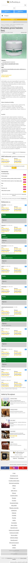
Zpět (14, 22)
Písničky (14, 518)
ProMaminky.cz (10, 558)
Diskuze (14, 493)
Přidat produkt (14, 19)
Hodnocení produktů (14, 530)
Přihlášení (20, 11)
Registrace (7, 11)
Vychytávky (14, 523)
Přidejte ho (23, 198)
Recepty (14, 498)
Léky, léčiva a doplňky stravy (17, 24)
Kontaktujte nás (14, 475)
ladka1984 (3, 205)
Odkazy (14, 485)
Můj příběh (14, 505)
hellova (3, 369)
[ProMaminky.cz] (14, 2)
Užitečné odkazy (14, 537)
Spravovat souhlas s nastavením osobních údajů (18, 561)
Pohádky (14, 515)
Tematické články (14, 503)
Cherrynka (3, 349)
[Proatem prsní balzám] (14, 46)
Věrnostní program (14, 542)
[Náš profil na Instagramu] (14, 468)
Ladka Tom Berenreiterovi (7, 307)
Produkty (7, 24)
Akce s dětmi (14, 525)
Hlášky (14, 520)
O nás (14, 473)
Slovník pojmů (14, 540)
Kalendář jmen (14, 528)
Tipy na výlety (14, 535)
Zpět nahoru (14, 490)
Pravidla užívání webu (14, 480)
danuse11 (3, 225)
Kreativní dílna (14, 495)
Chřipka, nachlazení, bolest (8, 25)
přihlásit (14, 167)
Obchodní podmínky (14, 483)
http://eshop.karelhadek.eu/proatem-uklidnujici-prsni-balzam (14, 69)
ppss (2, 328)
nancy (2, 266)
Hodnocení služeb (14, 533)
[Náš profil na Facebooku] (5, 468)
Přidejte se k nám (14, 478)
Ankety (14, 547)
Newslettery (14, 553)
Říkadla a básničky (14, 508)
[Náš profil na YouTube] (23, 468)
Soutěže (14, 545)
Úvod (2, 24)
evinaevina (3, 286)
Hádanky (14, 513)
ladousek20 (3, 245)
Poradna (14, 500)
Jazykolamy (14, 510)
